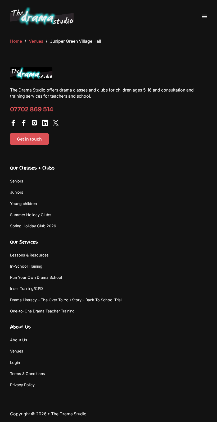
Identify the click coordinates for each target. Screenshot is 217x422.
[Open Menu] (204, 16)
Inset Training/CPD (26, 288)
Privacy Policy (22, 384)
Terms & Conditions (27, 373)
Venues (36, 41)
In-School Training (26, 266)
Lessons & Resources (29, 255)
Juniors (16, 192)
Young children (23, 203)
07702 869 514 (31, 109)
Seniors (16, 181)
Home (16, 41)
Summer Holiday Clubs (30, 214)
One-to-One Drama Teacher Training (42, 311)
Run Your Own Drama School (36, 277)
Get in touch (29, 139)
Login (15, 362)
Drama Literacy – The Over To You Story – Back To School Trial (65, 300)
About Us (18, 340)
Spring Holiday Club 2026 (33, 226)
